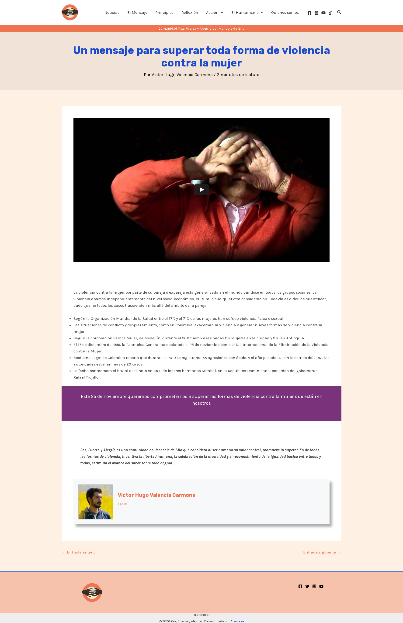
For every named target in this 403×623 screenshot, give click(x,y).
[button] (221, 12)
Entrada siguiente (322, 552)
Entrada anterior (79, 552)
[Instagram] (316, 13)
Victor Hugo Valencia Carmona (156, 495)
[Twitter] (307, 586)
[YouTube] (323, 13)
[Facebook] (309, 13)
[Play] (201, 189)
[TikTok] (330, 13)
